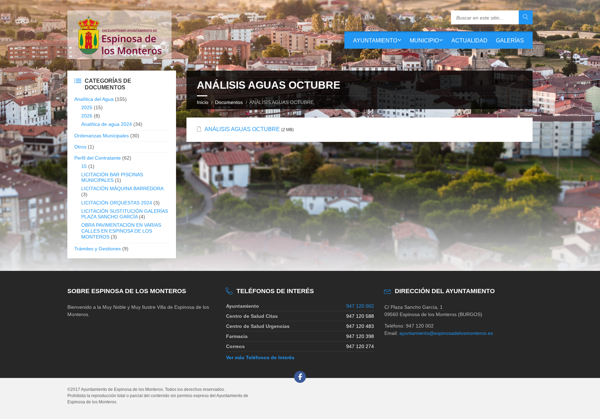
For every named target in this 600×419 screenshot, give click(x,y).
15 (84, 166)
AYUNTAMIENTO (375, 40)
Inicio (202, 102)
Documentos (229, 102)
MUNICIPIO (424, 40)
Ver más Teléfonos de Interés (260, 357)
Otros (80, 147)
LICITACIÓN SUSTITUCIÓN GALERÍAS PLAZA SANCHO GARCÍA (124, 214)
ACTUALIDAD (469, 40)
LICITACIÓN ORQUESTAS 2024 (116, 203)
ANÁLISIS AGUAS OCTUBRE (242, 129)
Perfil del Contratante (97, 158)
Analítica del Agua (94, 99)
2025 (86, 107)
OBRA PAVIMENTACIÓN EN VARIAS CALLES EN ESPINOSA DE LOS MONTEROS (121, 231)
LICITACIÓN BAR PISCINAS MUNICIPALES (112, 177)
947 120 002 (360, 306)
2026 (86, 116)
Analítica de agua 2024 (106, 124)
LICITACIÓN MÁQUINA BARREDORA (122, 188)
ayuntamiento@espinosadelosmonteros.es (446, 333)
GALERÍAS (510, 40)
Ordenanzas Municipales (101, 135)
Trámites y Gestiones (97, 248)
